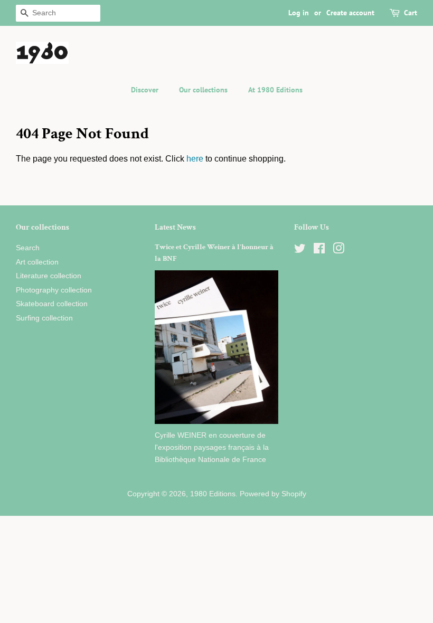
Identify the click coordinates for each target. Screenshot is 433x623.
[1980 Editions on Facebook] (319, 250)
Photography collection (54, 290)
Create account (350, 12)
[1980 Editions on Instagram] (338, 250)
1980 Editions (213, 494)
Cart (410, 12)
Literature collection (48, 276)
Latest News (175, 227)
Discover (144, 90)
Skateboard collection (52, 304)
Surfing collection (44, 318)
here (194, 158)
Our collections (203, 90)
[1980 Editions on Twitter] (300, 250)
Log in (298, 12)
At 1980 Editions (275, 90)
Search (28, 248)
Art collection (37, 262)
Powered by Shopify (273, 494)
